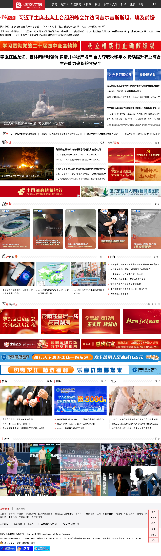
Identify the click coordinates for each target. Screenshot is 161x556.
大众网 (119, 513)
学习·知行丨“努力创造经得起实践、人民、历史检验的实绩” (75, 26)
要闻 (54, 4)
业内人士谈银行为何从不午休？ (71, 428)
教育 (106, 4)
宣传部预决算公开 (49, 523)
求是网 (20, 513)
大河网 (3, 516)
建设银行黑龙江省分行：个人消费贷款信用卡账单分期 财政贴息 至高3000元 (82, 419)
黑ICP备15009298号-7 (10, 538)
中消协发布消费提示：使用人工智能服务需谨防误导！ (18, 292)
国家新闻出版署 (45, 513)
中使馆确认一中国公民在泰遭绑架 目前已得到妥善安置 (134, 264)
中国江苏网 (24, 516)
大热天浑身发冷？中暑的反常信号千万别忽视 (131, 428)
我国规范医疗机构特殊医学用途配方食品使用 (37, 133)
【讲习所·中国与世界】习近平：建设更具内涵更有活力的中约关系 (34, 31)
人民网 (3, 513)
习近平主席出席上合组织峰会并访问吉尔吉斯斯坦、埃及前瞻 (87, 17)
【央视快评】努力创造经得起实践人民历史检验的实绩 (99, 31)
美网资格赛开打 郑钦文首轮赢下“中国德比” (130, 269)
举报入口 (31, 523)
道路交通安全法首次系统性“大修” (78, 133)
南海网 (78, 513)
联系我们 (18, 523)
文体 (114, 4)
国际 (88, 4)
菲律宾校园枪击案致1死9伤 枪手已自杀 (127, 279)
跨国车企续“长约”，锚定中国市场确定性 (76, 423)
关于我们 (4, 523)
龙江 (63, 4)
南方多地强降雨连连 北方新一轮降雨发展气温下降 (53, 292)
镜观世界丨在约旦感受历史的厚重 (125, 283)
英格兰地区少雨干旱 (119, 293)
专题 (141, 4)
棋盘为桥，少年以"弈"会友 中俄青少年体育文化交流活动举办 (40, 123)
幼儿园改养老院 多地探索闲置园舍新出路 (89, 292)
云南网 (140, 513)
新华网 (12, 513)
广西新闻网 (108, 513)
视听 (97, 4)
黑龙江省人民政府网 (64, 513)
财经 (123, 4)
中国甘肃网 (129, 513)
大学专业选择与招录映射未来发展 (18, 419)
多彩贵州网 (37, 516)
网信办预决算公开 (71, 523)
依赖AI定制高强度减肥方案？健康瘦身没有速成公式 (134, 423)
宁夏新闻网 (89, 513)
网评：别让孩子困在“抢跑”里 (17, 423)
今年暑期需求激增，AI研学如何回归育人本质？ (24, 428)
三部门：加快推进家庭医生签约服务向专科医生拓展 (134, 419)
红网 (99, 513)
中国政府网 (31, 513)
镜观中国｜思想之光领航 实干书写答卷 (19, 26)
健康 (132, 4)
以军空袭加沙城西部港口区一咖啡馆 (126, 274)
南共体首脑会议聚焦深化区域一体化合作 (128, 288)
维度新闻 (76, 4)
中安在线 (13, 516)
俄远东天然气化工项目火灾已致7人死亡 (117, 133)
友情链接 (4, 508)
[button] (91, 123)
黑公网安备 (9, 542)
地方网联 (20, 508)
